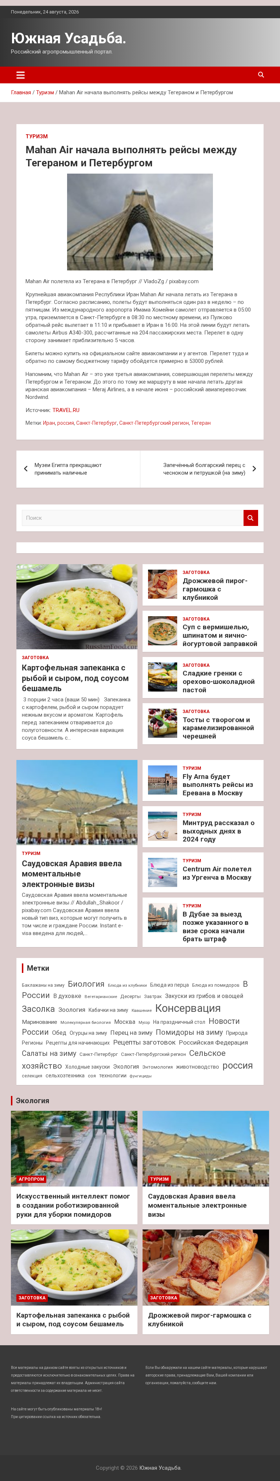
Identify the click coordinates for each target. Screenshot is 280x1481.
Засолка (38, 1009)
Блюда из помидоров (216, 985)
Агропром (31, 1179)
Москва (124, 1021)
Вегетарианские (101, 996)
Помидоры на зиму (189, 1032)
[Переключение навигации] (20, 75)
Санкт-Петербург (96, 423)
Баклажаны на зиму (43, 985)
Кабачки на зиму (108, 1010)
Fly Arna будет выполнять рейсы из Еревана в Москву (218, 784)
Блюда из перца (169, 985)
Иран (49, 423)
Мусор (144, 1022)
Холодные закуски (87, 1067)
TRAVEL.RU (65, 410)
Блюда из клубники (127, 985)
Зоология (71, 1009)
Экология (126, 1066)
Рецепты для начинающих (78, 1043)
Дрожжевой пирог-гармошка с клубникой (215, 589)
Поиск (251, 518)
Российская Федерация (213, 1042)
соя (92, 1075)
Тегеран (201, 423)
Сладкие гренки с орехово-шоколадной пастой (219, 681)
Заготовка (35, 657)
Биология (86, 984)
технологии (113, 1075)
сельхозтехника (65, 1075)
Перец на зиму (131, 1032)
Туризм (37, 136)
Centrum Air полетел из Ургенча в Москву (217, 873)
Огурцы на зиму (88, 1033)
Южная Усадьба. (69, 38)
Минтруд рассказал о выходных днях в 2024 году (218, 831)
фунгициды (141, 1076)
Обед (59, 1032)
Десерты (130, 996)
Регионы (32, 1043)
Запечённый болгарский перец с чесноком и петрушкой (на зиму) (204, 469)
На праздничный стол (179, 1022)
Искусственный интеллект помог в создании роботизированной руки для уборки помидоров (73, 1205)
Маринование (39, 1022)
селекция (32, 1075)
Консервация (188, 1008)
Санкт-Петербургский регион (154, 423)
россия (65, 423)
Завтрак (153, 996)
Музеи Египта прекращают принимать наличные (68, 469)
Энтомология (157, 1067)
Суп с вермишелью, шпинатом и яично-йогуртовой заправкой (220, 635)
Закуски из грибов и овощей (204, 996)
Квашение (142, 1010)
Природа (237, 1033)
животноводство (197, 1067)
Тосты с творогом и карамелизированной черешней (218, 728)
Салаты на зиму (49, 1053)
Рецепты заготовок (144, 1042)
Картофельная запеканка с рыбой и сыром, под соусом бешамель (75, 678)
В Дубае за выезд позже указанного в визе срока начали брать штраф (216, 926)
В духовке (67, 996)
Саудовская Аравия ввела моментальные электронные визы (72, 874)
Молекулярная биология (86, 1022)
